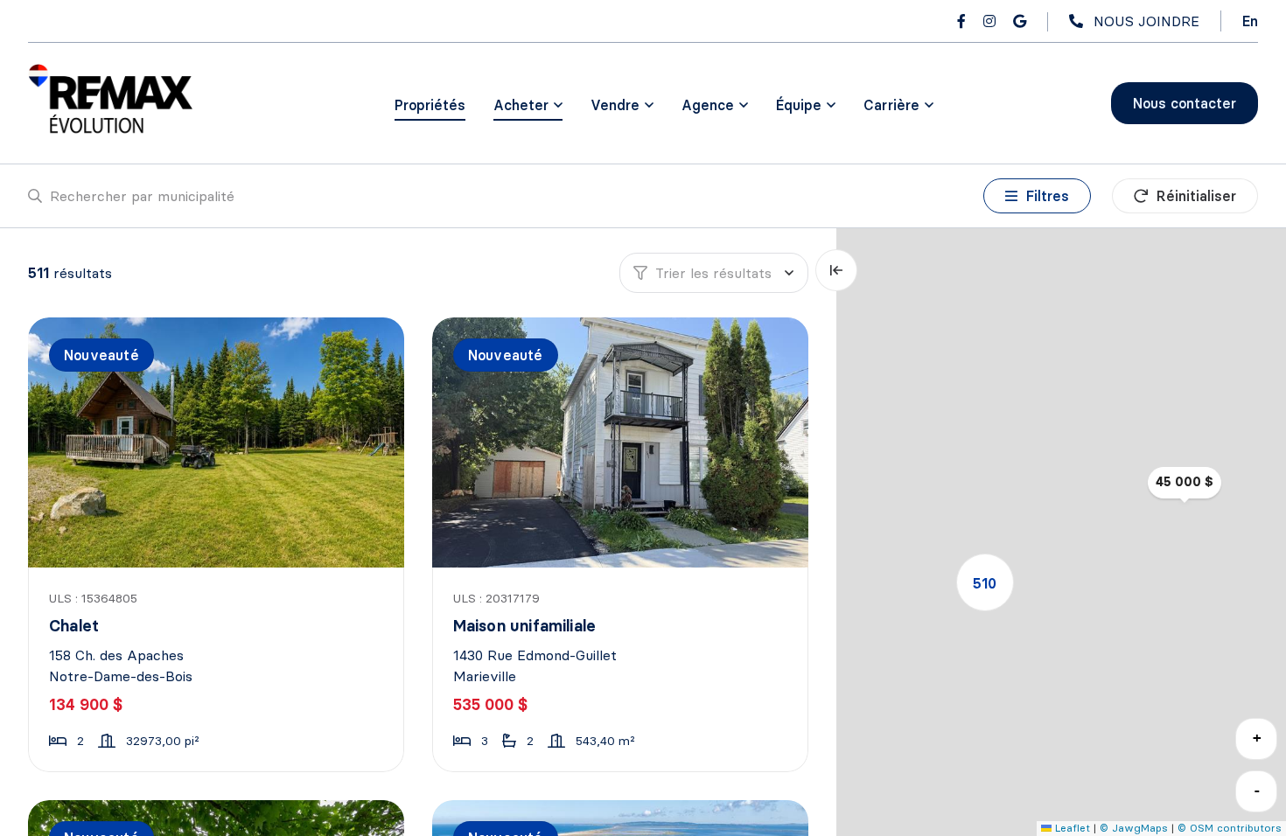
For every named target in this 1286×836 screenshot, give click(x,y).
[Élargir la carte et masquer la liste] (836, 270)
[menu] (528, 104)
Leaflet (1071, 827)
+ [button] (1257, 737)
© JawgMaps (1134, 827)
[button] (985, 582)
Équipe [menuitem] (798, 105)
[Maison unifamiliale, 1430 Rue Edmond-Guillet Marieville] (622, 442)
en (1250, 21)
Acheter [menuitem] (521, 105)
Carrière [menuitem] (891, 105)
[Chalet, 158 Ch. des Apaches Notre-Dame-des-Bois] (218, 442)
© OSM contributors (1230, 827)
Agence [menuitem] (707, 105)
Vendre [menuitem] (615, 105)
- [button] (1257, 790)
